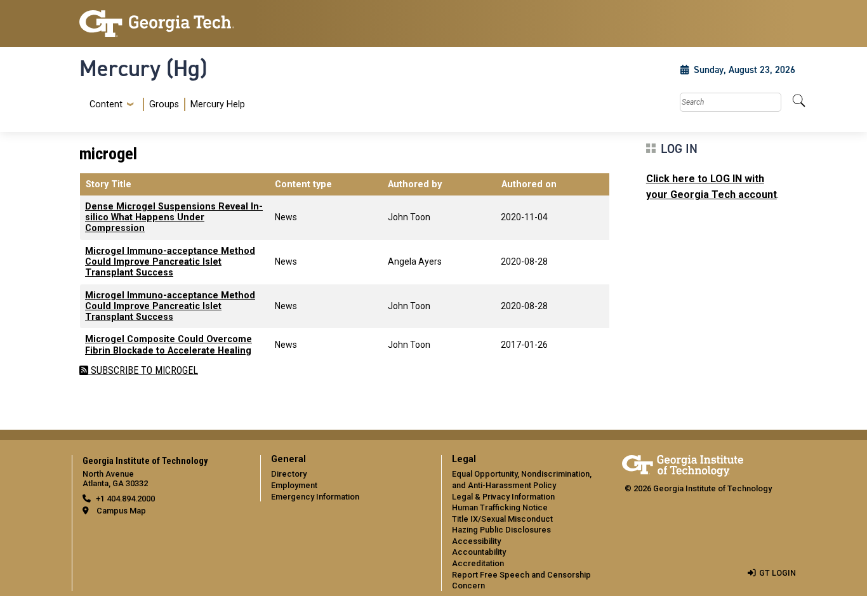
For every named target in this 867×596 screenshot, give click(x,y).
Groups (164, 104)
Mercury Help (217, 104)
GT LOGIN (777, 573)
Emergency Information (315, 496)
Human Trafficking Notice (500, 507)
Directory (289, 474)
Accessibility (476, 541)
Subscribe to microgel (143, 370)
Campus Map (121, 510)
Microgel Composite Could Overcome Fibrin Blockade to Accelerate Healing (168, 344)
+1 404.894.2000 (125, 498)
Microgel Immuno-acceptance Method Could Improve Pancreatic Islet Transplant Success (170, 262)
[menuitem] (164, 104)
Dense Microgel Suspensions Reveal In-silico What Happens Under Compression (174, 217)
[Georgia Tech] (162, 23)
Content (105, 105)
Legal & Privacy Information (503, 496)
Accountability (479, 552)
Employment (294, 485)
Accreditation (478, 563)
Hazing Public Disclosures (501, 529)
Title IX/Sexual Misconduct (502, 519)
